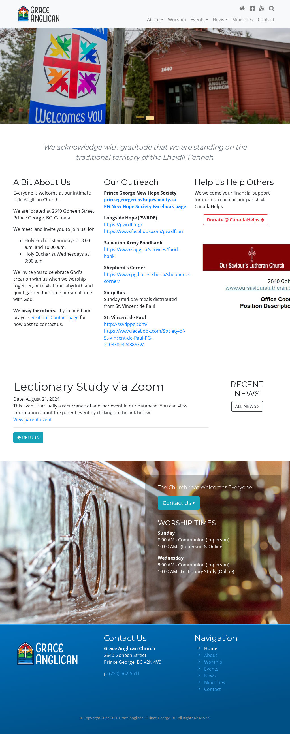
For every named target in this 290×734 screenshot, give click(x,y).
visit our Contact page (55, 317)
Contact (266, 19)
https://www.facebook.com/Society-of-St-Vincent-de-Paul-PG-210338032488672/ (144, 338)
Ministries (242, 19)
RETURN (30, 437)
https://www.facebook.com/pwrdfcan (143, 231)
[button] (271, 8)
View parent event (32, 419)
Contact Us (178, 503)
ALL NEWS (246, 406)
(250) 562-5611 (124, 673)
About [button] (153, 19)
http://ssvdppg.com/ (126, 324)
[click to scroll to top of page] (282, 726)
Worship (177, 19)
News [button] (218, 19)
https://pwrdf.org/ (123, 224)
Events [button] (198, 19)
